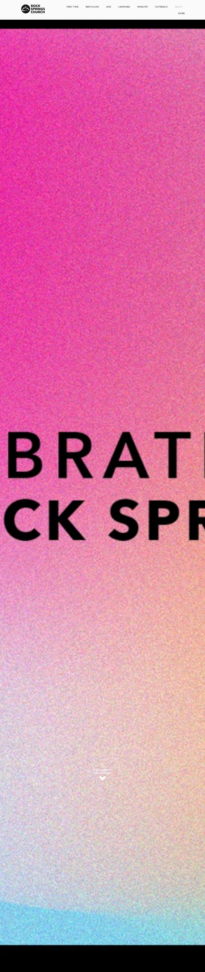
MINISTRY (142, 6)
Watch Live (92, 6)
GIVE (108, 6)
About (179, 6)
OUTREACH (161, 6)
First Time (73, 6)
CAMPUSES (124, 6)
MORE (181, 13)
